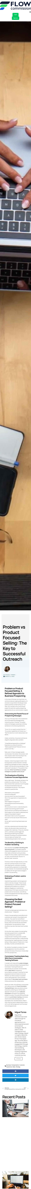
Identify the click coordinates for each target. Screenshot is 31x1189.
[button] (15, 1071)
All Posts (18, 1059)
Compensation (15, 1065)
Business (8, 1065)
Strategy (18, 1067)
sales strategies (24, 963)
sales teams (12, 970)
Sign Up (15, 18)
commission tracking (16, 997)
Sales (13, 1067)
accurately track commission (20, 979)
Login (15, 14)
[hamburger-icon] (30, 12)
